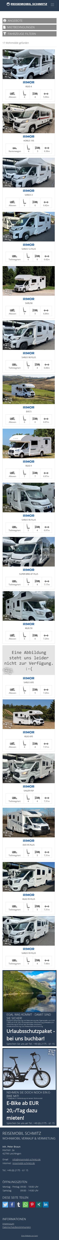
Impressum (8, 1223)
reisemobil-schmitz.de (23, 1163)
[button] (5, 1204)
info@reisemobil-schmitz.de (26, 1159)
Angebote (14, 21)
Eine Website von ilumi (29, 1235)
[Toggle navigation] (53, 4)
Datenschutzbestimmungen (16, 1227)
